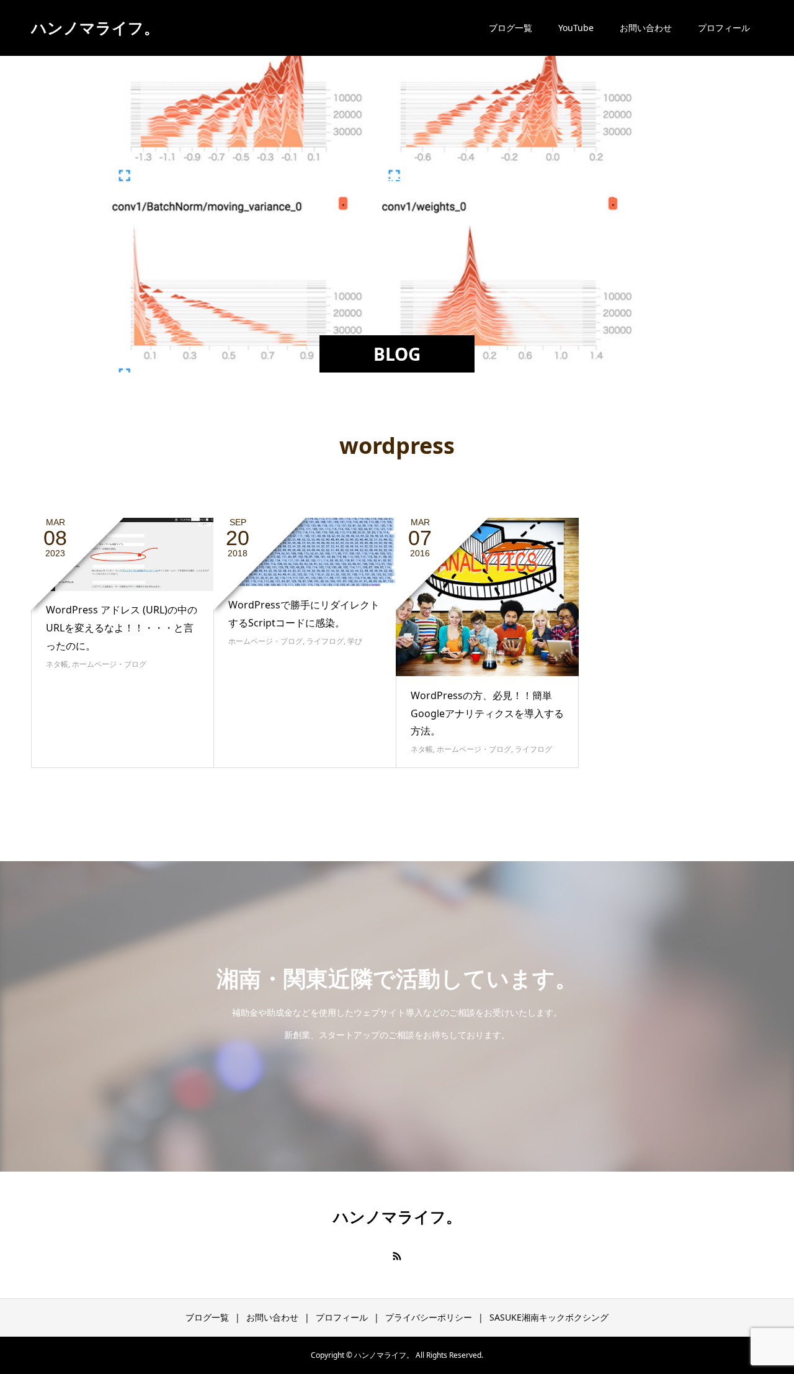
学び (354, 641)
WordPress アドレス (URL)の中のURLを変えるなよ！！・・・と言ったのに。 (121, 628)
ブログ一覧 (510, 28)
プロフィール (724, 28)
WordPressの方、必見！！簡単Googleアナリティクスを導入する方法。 (487, 713)
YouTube (576, 28)
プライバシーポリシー (428, 1317)
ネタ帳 (57, 664)
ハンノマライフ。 (95, 27)
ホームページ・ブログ (109, 664)
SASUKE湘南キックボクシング (549, 1317)
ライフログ (325, 641)
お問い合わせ (646, 28)
